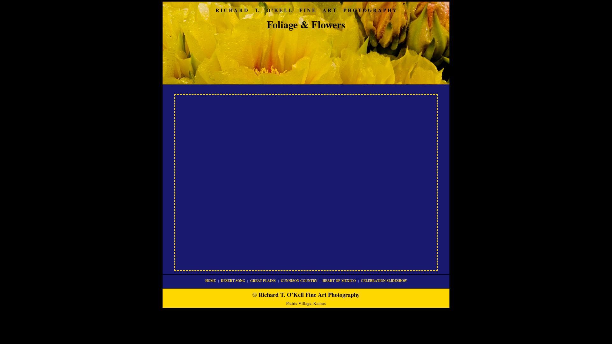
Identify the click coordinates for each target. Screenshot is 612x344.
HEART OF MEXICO (339, 280)
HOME (210, 280)
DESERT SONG (233, 280)
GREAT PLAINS (263, 280)
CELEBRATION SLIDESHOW (384, 280)
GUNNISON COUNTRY (299, 280)
